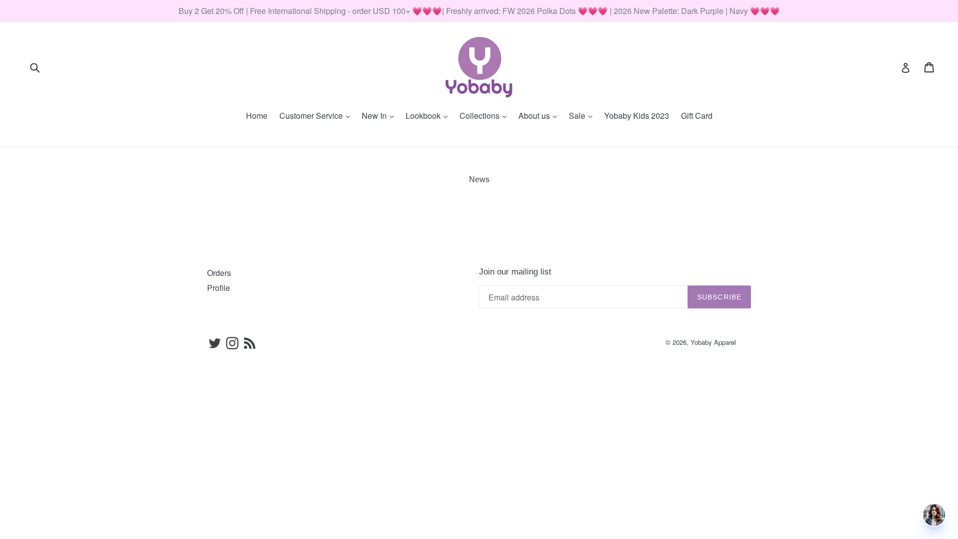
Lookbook (429, 115)
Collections (485, 115)
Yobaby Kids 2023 (636, 115)
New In (380, 115)
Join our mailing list (515, 271)
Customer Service (317, 115)
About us (540, 115)
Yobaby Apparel (713, 342)
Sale (583, 115)
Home (256, 115)
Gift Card (697, 115)
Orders (219, 272)
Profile (218, 287)
